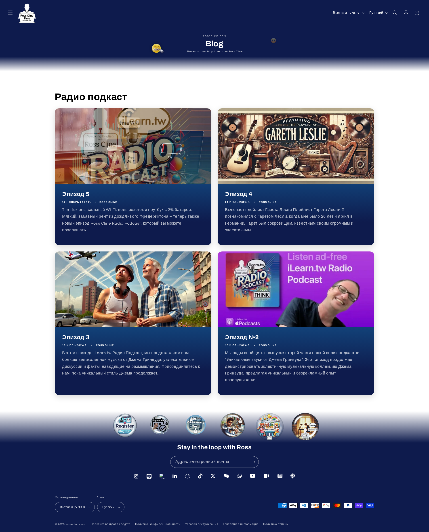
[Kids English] (268, 427)
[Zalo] (162, 476)
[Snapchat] (187, 476)
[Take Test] (196, 425)
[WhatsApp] (240, 476)
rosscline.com (75, 524)
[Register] (126, 428)
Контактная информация (241, 524)
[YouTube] (253, 476)
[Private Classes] (305, 428)
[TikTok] (200, 476)
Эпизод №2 (242, 337)
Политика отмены (276, 524)
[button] (10, 12)
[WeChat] (226, 476)
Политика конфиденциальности (158, 524)
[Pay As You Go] (231, 426)
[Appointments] (161, 427)
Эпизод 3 (75, 337)
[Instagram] (136, 475)
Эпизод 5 (75, 194)
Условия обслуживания (201, 524)
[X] (213, 476)
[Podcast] (292, 476)
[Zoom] (266, 476)
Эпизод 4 (238, 194)
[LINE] (149, 476)
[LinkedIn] (174, 476)
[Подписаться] (253, 462)
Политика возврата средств (110, 524)
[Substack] (280, 476)
